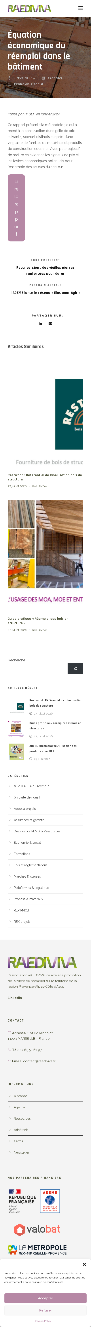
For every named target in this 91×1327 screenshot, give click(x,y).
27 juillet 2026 (17, 486)
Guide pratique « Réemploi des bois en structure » (38, 620)
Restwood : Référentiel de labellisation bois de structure (45, 477)
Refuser (45, 1310)
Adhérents (21, 1130)
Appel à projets (25, 808)
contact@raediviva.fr (39, 1061)
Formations (22, 854)
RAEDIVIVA (55, 78)
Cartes (18, 1141)
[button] (84, 1264)
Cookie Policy (43, 1321)
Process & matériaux (28, 899)
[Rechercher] (75, 668)
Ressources (22, 1118)
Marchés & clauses (27, 876)
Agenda (19, 1107)
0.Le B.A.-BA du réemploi (32, 786)
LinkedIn (15, 998)
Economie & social (29, 84)
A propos (20, 1096)
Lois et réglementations (30, 865)
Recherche (16, 660)
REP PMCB (21, 910)
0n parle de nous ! (27, 797)
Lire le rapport (16, 208)
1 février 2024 (25, 78)
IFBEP (30, 114)
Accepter (45, 1298)
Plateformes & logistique (31, 888)
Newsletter (21, 1152)
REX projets (22, 921)
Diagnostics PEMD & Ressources (37, 831)
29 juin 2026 (42, 759)
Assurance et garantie (29, 820)
